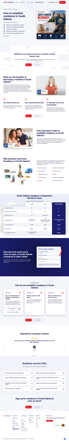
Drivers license (31, 418)
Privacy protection (23, 427)
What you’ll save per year (42, 259)
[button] (22, 2)
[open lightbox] (51, 85)
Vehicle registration (31, 420)
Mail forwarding (15, 423)
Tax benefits (38, 418)
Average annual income (42, 255)
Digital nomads (23, 421)
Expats (13, 419)
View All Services (24, 430)
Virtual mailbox (15, 418)
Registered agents (15, 425)
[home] (8, 2)
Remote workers (24, 428)
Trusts (37, 419)
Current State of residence (43, 251)
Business (22, 419)
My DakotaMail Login (39, 2)
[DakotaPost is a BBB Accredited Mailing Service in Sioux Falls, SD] (50, 425)
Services (9, 9)
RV (21, 418)
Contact (31, 2)
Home (17, 2)
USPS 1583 (15, 312)
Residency (14, 421)
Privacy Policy (31, 438)
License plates (31, 422)
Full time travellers (22, 424)
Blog (37, 423)
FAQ (28, 2)
